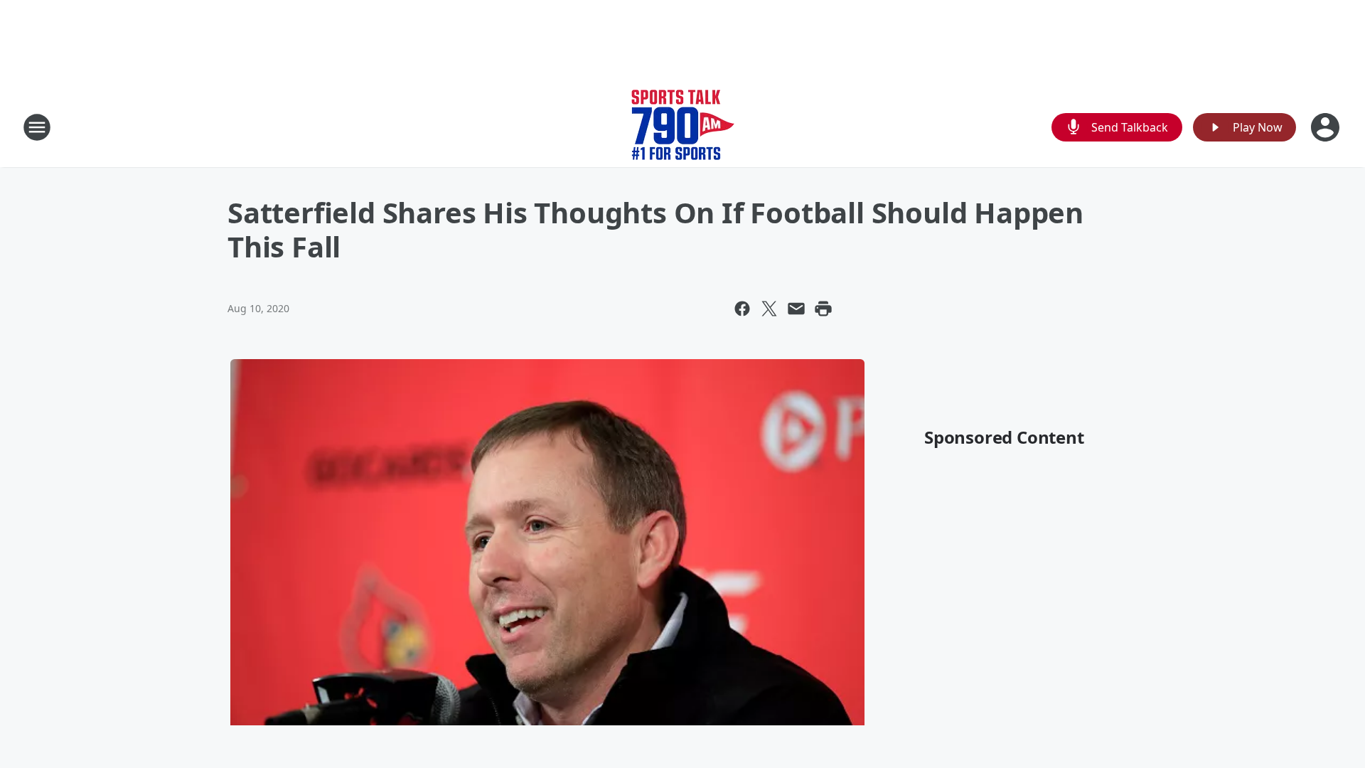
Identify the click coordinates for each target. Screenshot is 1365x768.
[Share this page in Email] (796, 309)
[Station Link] (682, 127)
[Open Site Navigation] (37, 127)
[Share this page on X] (769, 309)
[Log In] (1326, 127)
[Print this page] (823, 309)
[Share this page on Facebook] (742, 309)
